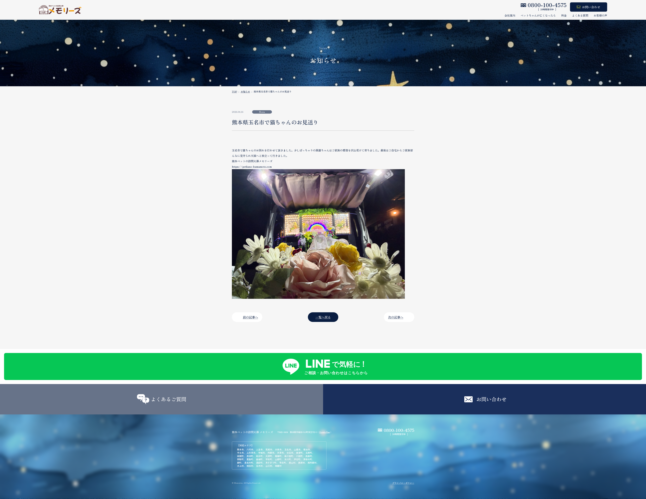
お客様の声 (600, 15)
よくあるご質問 (168, 399)
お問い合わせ (591, 7)
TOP (234, 91)
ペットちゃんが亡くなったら (538, 15)
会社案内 (509, 15)
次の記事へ (395, 317)
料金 (564, 15)
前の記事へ (250, 317)
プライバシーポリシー (403, 482)
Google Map (324, 432)
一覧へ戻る (323, 317)
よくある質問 (580, 15)
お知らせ (245, 91)
